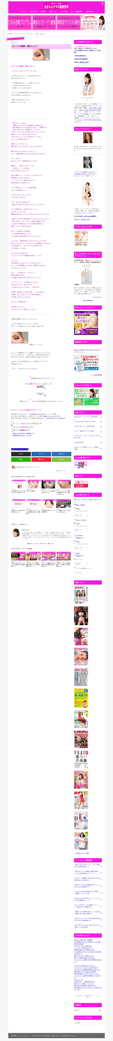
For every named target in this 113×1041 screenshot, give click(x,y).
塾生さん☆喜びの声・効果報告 (23, 433)
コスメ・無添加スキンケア (84, 431)
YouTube (46, 535)
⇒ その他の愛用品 (96, 375)
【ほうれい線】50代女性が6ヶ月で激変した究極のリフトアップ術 (86, 892)
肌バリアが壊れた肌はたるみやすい (84, 958)
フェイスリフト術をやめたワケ (22, 427)
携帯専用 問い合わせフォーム (21, 435)
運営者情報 (14, 1035)
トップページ (23, 11)
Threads (30, 537)
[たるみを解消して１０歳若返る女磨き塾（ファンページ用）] (88, 998)
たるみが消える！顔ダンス (37, 534)
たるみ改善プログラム (35, 414)
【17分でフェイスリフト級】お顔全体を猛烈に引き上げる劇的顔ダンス (87, 919)
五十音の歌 (79, 535)
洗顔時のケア (80, 538)
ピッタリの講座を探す (76, 11)
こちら (54, 537)
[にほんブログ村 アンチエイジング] (41, 396)
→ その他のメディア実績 (81, 853)
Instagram (63, 535)
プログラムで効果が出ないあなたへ (84, 965)
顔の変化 (82, 62)
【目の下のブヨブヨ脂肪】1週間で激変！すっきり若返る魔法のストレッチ (86, 872)
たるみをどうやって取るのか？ (83, 946)
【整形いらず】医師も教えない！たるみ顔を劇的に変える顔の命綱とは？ (87, 912)
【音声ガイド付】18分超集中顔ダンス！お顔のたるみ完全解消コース (87, 886)
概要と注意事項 (80, 505)
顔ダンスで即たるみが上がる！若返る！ (55, 534)
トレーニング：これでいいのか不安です (86, 967)
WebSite (31, 543)
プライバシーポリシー (24, 1035)
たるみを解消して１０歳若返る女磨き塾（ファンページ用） (88, 995)
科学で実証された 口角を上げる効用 (85, 971)
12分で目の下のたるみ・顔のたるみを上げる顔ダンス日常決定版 (87, 926)
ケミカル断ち (59, 418)
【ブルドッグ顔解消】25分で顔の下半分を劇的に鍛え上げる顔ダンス (87, 879)
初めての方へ (34, 11)
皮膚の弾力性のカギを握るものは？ (84, 950)
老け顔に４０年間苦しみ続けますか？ (85, 985)
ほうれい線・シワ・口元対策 (84, 426)
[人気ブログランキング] (41, 388)
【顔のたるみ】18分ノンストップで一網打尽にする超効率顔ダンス (87, 865)
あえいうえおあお (81, 520)
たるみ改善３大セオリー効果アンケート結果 (87, 942)
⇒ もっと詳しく (97, 297)
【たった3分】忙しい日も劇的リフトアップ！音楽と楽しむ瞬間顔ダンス (86, 906)
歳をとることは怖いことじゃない (84, 983)
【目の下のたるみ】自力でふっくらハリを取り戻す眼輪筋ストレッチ (87, 899)
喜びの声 (43, 11)
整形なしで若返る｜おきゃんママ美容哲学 (57, 1035)
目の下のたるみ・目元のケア (84, 421)
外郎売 (78, 553)
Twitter (37, 543)
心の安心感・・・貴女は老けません (84, 981)
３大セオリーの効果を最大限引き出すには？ (87, 969)
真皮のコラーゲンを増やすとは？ (84, 956)
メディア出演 (63, 11)
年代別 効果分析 (79, 944)
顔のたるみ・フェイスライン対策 (20, 449)
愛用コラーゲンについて (50, 416)
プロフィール (53, 11)
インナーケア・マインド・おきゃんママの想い (87, 436)
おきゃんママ (26, 530)
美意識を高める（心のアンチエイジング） (86, 973)
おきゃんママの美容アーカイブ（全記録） (87, 448)
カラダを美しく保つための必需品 (85, 216)
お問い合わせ (89, 11)
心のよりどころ (78, 979)
